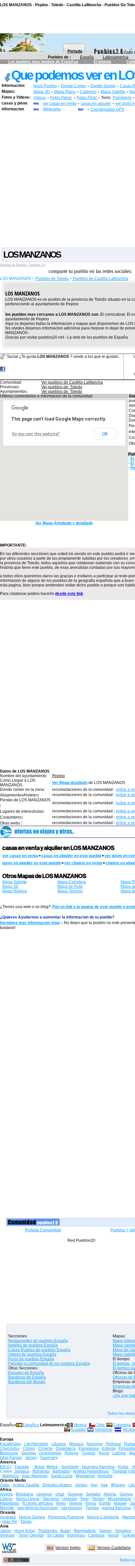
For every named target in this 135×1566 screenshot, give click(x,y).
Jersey (31, 1457)
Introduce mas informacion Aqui (30, 922)
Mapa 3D (41, 91)
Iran (94, 1485)
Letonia (119, 1453)
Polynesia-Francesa (66, 1517)
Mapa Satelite (113, 91)
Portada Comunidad (43, 1230)
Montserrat (85, 1476)
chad (59, 1494)
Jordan (81, 1485)
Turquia (88, 1453)
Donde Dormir (103, 86)
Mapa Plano (65, 91)
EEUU (5, 1466)
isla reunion (71, 1508)
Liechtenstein (36, 1444)
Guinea (126, 1494)
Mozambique (119, 1498)
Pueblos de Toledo (52, 278)
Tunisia (92, 1508)
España (87, 57)
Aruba (123, 1466)
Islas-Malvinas (35, 1476)
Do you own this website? (36, 434)
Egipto (105, 1503)
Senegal (75, 1494)
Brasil (39, 1466)
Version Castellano (114, 1547)
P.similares (122, 97)
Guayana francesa (98, 1466)
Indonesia (76, 1535)
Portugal (113, 1444)
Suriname (70, 1466)
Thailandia (48, 1530)
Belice (52, 1466)
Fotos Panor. (61, 97)
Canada (21, 1466)
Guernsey (49, 1457)
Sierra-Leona (27, 1498)
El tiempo (102, 61)
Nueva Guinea (32, 1517)
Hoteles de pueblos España (33, 1345)
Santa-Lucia (61, 1476)
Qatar (5, 1485)
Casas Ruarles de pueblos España (39, 1350)
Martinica (10, 1476)
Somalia (93, 1494)
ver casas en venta (59, 103)
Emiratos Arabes (57, 1485)
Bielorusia (9, 1453)
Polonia (71, 1453)
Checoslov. (10, 1448)
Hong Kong (24, 1530)
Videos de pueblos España (32, 1354)
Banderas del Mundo (27, 1382)
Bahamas (40, 1471)
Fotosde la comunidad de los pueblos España (49, 1363)
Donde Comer (73, 86)
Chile (100, 1425)
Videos (39, 97)
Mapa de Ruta (70, 886)
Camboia (96, 1535)
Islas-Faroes (11, 1457)
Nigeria (75, 1503)
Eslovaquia (89, 1448)
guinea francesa (116, 1508)
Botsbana (24, 1494)
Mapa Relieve (14, 891)
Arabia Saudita (26, 1485)
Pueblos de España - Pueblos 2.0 (22, 264)
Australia (8, 1517)
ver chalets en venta (83, 863)
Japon (5, 1530)
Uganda (69, 1498)
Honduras (103, 1429)
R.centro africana (37, 1503)
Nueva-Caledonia (103, 1517)
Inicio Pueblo (45, 86)
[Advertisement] (67, 179)
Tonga (25, 1521)
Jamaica (21, 1471)
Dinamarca (65, 1448)
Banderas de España (27, 1377)
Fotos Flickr (87, 97)
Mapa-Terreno (70, 891)
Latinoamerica (115, 57)
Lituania (58, 1444)
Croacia (45, 1448)
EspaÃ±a (31, 1425)
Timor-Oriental (31, 1535)
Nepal (113, 1535)
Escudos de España (26, 1372)
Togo (84, 1498)
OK (105, 434)
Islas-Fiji (9, 1521)
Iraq (104, 1485)
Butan (65, 1530)
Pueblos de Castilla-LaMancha (100, 278)
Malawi (120, 1503)
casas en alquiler (96, 103)
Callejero (88, 91)
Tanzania (51, 1498)
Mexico (80, 1425)
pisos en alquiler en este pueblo (31, 863)
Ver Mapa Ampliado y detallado (64, 523)
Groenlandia (50, 1453)
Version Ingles (68, 1547)
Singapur (123, 1530)
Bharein (118, 1485)
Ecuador (78, 1429)
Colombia (122, 1425)
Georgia (28, 1453)
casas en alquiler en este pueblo (71, 856)
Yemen (98, 1498)
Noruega (95, 1444)
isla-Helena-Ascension (37, 1508)
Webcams (52, 109)
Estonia (108, 1448)
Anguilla (105, 1476)
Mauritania (9, 1503)
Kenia (91, 1503)
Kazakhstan (10, 1444)
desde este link (69, 593)
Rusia (104, 1453)
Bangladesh (85, 1530)
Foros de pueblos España (31, 1359)
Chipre (29, 1448)
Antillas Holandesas (91, 1471)
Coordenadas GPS (107, 109)
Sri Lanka (55, 1535)
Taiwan (105, 1530)
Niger (61, 1503)
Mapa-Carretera (71, 882)
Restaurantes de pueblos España (38, 1340)
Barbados (61, 1471)
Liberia (6, 1498)
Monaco (76, 1444)
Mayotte (7, 1508)
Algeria (110, 1494)
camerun (44, 1494)
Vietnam (7, 1535)
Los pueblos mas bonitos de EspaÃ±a (43, 61)
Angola (6, 1494)
